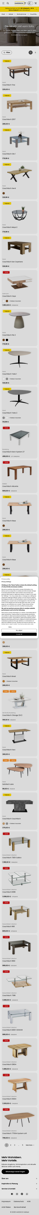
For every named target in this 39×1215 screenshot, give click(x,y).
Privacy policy (6, 579)
